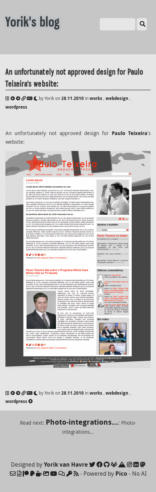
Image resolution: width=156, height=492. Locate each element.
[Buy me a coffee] (39, 474)
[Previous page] (13, 98)
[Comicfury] (61, 474)
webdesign (117, 98)
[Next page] (18, 98)
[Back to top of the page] (30, 401)
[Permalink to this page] (23, 98)
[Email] (13, 474)
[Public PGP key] (69, 474)
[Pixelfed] (46, 474)
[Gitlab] (114, 464)
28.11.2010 (72, 98)
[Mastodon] (142, 464)
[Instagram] (129, 464)
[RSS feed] (76, 474)
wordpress (16, 107)
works (96, 98)
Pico (121, 474)
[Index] (7, 98)
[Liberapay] (32, 474)
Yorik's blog (32, 22)
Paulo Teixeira (129, 133)
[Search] (142, 24)
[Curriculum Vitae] (19, 474)
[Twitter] (92, 464)
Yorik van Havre (66, 464)
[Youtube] (53, 474)
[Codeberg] (122, 464)
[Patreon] (26, 474)
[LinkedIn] (136, 464)
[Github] (107, 464)
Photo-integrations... (82, 422)
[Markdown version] (29, 98)
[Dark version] (35, 98)
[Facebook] (99, 464)
